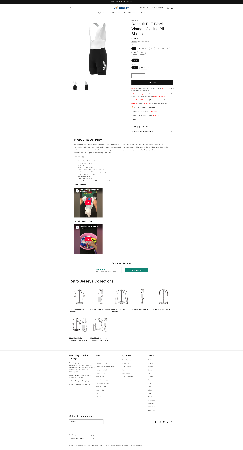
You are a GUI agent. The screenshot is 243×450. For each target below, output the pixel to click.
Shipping (134, 41)
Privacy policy (105, 445)
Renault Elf (151, 407)
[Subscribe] (101, 421)
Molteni (150, 396)
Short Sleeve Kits (127, 373)
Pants (124, 370)
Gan (149, 386)
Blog (97, 393)
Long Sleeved (126, 366)
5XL (142, 53)
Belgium (150, 366)
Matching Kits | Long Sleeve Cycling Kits (98, 339)
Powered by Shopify (85, 445)
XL (152, 48)
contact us (147, 103)
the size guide (166, 88)
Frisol (150, 383)
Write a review (136, 270)
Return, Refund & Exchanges (140, 100)
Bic (149, 373)
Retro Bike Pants (139, 309)
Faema (150, 380)
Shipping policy (125, 445)
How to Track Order (102, 380)
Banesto (150, 363)
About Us (99, 396)
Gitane (150, 390)
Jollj (149, 393)
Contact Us (99, 360)
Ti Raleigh (151, 400)
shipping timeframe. (159, 96)
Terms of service (101, 376)
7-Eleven (151, 360)
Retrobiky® (77, 445)
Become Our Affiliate (102, 383)
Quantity (133, 72)
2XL (159, 48)
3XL (166, 48)
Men (134, 68)
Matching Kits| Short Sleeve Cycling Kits (77, 339)
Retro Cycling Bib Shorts (100, 309)
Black (135, 60)
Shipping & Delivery (102, 363)
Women (143, 68)
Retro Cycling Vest (160, 309)
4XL (134, 53)
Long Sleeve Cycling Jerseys (119, 311)
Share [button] (135, 119)
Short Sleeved (126, 360)
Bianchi (150, 370)
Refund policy (100, 390)
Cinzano (150, 376)
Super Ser (151, 410)
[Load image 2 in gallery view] (86, 85)
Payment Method (101, 370)
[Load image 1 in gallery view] (75, 85)
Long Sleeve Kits (127, 376)
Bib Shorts (125, 363)
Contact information (136, 445)
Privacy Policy (100, 373)
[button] (71, 8)
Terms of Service (101, 386)
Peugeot (151, 403)
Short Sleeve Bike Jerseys (76, 311)
